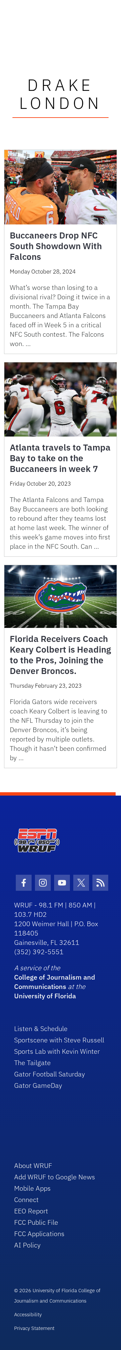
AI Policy (27, 1244)
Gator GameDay (38, 1085)
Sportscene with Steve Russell (59, 1039)
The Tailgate (32, 1062)
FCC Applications (39, 1233)
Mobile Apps (32, 1188)
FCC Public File (36, 1222)
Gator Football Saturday (49, 1073)
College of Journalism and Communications (54, 982)
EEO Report (31, 1210)
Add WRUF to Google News (54, 1176)
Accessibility (28, 1314)
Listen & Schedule (41, 1028)
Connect (26, 1199)
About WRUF (33, 1165)
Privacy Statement (34, 1328)
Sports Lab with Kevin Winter (57, 1051)
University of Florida (45, 995)
